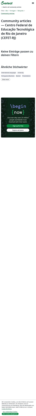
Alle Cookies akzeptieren (10, 414)
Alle (6, 11)
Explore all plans (18, 130)
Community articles (7, 14)
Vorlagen (13, 11)
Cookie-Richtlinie (7, 409)
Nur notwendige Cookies (10, 411)
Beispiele (21, 11)
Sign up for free (18, 126)
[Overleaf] (6, 3)
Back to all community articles (11, 7)
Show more (5, 79)
